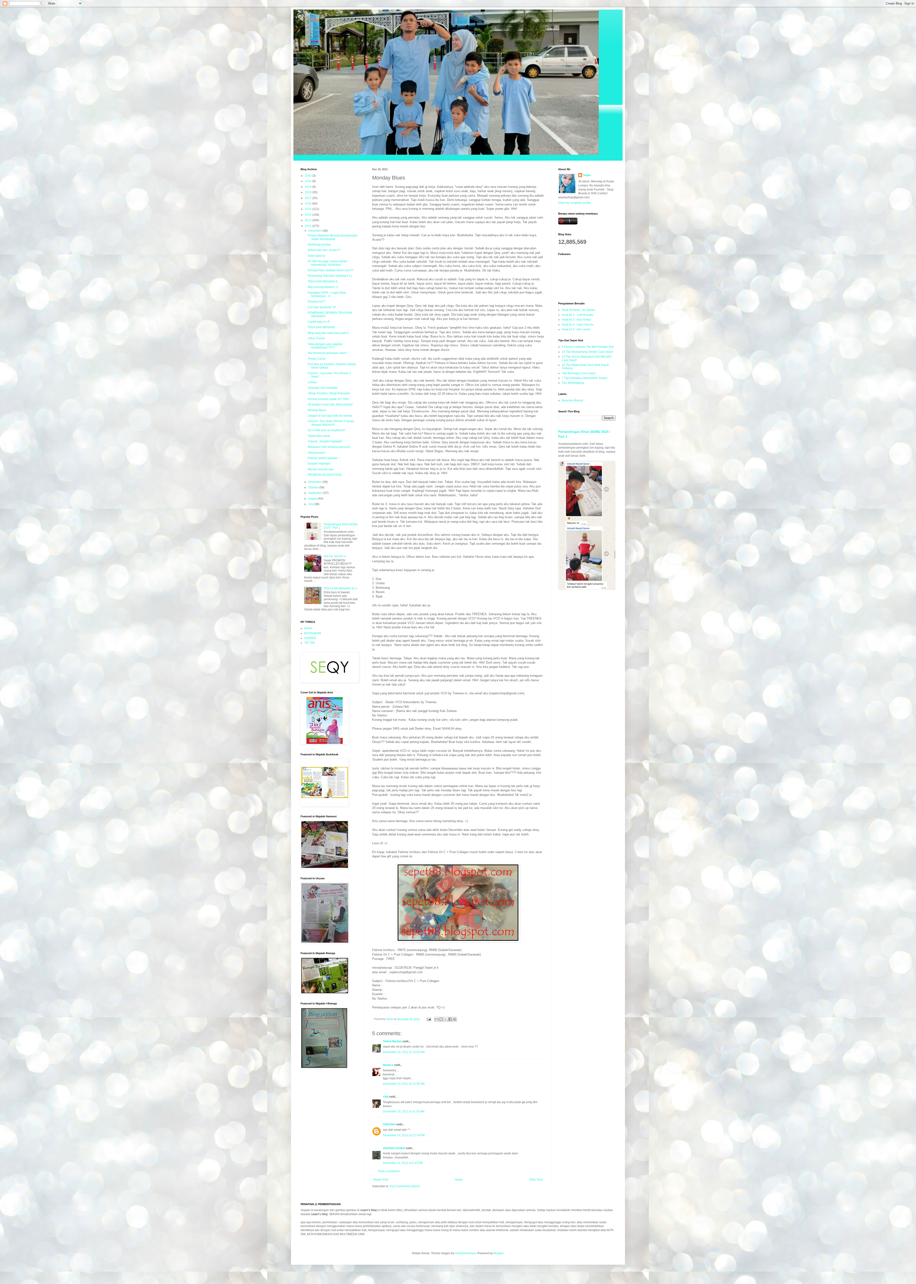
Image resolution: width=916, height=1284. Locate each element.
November (315, 482)
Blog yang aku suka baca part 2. (328, 333)
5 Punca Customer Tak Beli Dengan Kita (588, 346)
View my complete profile (574, 203)
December (315, 230)
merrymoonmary (465, 1253)
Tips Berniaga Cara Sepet (578, 373)
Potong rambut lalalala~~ (324, 458)
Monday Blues (317, 410)
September (315, 493)
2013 (308, 220)
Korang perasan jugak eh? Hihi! (328, 399)
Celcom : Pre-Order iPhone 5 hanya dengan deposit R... (331, 422)
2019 (308, 187)
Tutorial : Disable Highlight (325, 441)
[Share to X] (445, 1019)
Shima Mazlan (392, 1041)
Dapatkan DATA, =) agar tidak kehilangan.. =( (327, 294)
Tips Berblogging (573, 382)
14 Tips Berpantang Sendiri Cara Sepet (587, 351)
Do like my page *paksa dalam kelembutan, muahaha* (327, 263)
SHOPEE (310, 638)
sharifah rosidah (394, 1148)
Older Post (536, 1179)
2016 (308, 203)
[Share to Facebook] (450, 1019)
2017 (308, 198)
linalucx (388, 1065)
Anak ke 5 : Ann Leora (576, 329)
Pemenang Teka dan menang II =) (330, 275)
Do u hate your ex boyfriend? (326, 430)
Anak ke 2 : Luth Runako (577, 315)
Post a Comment (389, 1171)
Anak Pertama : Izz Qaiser (578, 310)
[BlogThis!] (441, 1019)
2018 (308, 192)
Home (459, 1179)
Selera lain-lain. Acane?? (324, 250)
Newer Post (380, 1179)
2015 (308, 209)
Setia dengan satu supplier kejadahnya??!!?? (325, 346)
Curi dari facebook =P (322, 307)
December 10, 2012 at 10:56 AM (404, 1083)
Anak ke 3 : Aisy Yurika (576, 319)
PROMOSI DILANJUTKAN (325, 474)
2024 (308, 181)
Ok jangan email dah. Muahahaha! (330, 404)
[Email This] (436, 1019)
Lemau (312, 382)
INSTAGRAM (312, 633)
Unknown (389, 1124)
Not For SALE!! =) (335, 556)
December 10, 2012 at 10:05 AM (404, 1052)
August (313, 498)
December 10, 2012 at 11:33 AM (403, 1111)
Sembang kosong (319, 244)
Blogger (499, 1253)
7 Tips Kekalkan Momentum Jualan (584, 378)
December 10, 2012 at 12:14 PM (404, 1135)
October (313, 487)
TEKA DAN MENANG (321, 327)
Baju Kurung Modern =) (323, 287)
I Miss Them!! (316, 338)
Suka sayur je (316, 255)
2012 (308, 226)
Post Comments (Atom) (405, 1186)
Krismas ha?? (317, 301)
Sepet (587, 175)
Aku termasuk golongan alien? (327, 353)
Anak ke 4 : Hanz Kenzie (577, 324)
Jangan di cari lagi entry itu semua (330, 415)
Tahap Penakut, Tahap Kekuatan (329, 393)
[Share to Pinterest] (454, 1019)
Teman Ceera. (317, 358)
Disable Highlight (319, 463)
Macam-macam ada (320, 469)
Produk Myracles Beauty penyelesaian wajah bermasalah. (333, 237)
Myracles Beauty (572, 400)
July (311, 504)
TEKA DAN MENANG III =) (340, 588)
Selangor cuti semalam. (323, 387)
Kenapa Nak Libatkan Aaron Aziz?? (331, 270)
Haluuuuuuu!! (316, 452)
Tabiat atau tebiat (319, 436)
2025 (308, 175)
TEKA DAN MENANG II (322, 281)
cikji (385, 1096)
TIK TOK (309, 643)
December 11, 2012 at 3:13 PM (403, 1163)
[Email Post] (429, 1019)
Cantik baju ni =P (319, 321)
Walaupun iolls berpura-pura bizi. (329, 447)
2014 (308, 214)
